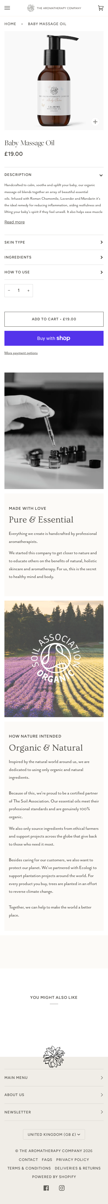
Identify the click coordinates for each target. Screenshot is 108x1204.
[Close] (95, 1154)
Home (10, 24)
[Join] (87, 1181)
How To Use (17, 272)
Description (18, 174)
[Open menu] (12, 8)
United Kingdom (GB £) (52, 1134)
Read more (14, 222)
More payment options (21, 353)
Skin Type (14, 242)
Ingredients (18, 257)
